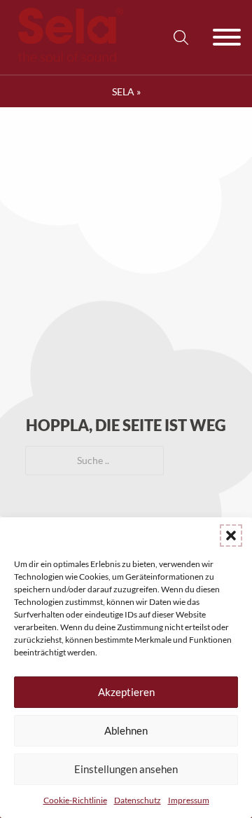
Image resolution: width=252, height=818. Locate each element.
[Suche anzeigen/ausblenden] (181, 37)
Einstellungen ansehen (126, 769)
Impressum (188, 800)
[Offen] (227, 37)
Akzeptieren (126, 692)
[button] (231, 536)
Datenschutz (137, 800)
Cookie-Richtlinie (75, 800)
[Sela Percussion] (67, 58)
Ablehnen (126, 730)
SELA (123, 91)
